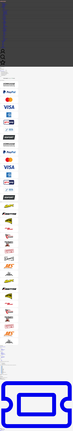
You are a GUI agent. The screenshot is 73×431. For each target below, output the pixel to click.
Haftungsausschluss (3, 356)
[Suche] (36, 57)
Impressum (2, 352)
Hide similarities (3, 363)
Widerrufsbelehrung (3, 353)
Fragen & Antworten (3, 349)
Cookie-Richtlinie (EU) (3, 354)
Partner (1, 357)
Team (1, 360)
